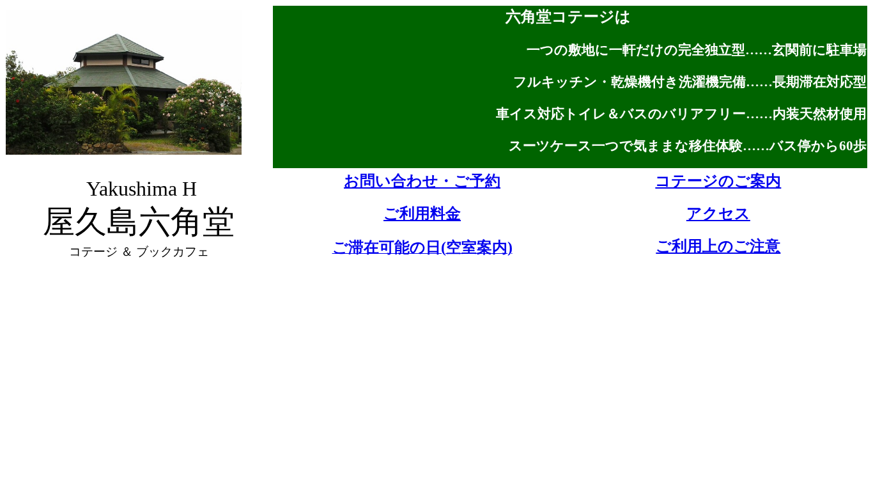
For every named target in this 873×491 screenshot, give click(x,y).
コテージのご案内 (718, 181)
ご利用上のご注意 (718, 246)
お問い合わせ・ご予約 (422, 181)
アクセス (718, 213)
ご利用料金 (422, 213)
